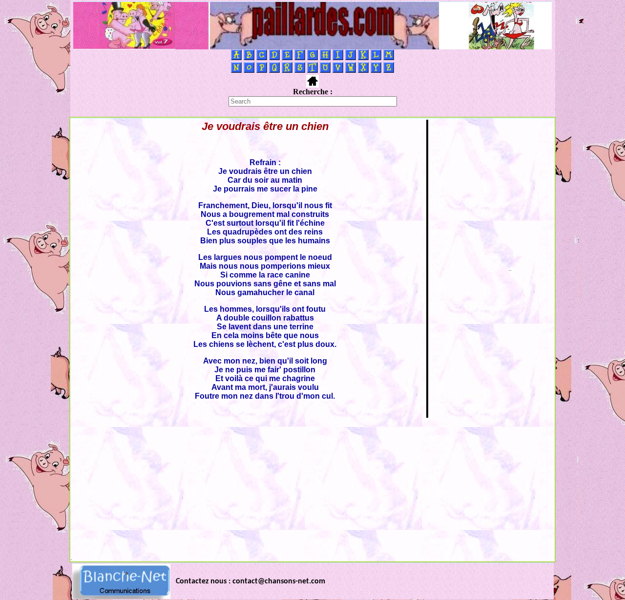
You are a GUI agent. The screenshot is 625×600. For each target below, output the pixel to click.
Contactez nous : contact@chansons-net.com (250, 581)
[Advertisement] (312, 487)
